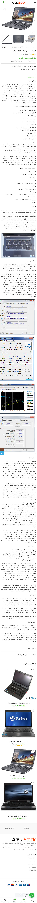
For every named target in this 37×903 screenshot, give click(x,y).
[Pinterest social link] (26, 69)
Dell (16, 85)
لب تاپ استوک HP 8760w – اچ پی (18, 741)
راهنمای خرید (32, 867)
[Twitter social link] (28, 69)
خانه (34, 47)
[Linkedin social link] (24, 69)
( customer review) (22, 54)
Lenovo (4, 101)
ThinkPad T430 (11, 101)
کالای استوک (32, 870)
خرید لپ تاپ (26, 47)
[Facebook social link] (31, 69)
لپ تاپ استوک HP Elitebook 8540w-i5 (18, 816)
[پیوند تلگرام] (22, 69)
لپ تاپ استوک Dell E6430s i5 (18, 776)
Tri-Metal (7, 146)
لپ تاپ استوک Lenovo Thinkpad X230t (19, 703)
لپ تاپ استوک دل (16, 47)
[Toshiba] (27, 828)
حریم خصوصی (32, 861)
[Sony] (10, 828)
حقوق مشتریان (32, 858)
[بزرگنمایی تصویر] (32, 32)
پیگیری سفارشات (31, 864)
